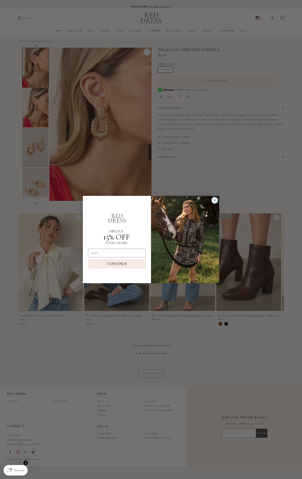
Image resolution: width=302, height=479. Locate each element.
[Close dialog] (215, 200)
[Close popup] (25, 463)
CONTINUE (117, 264)
